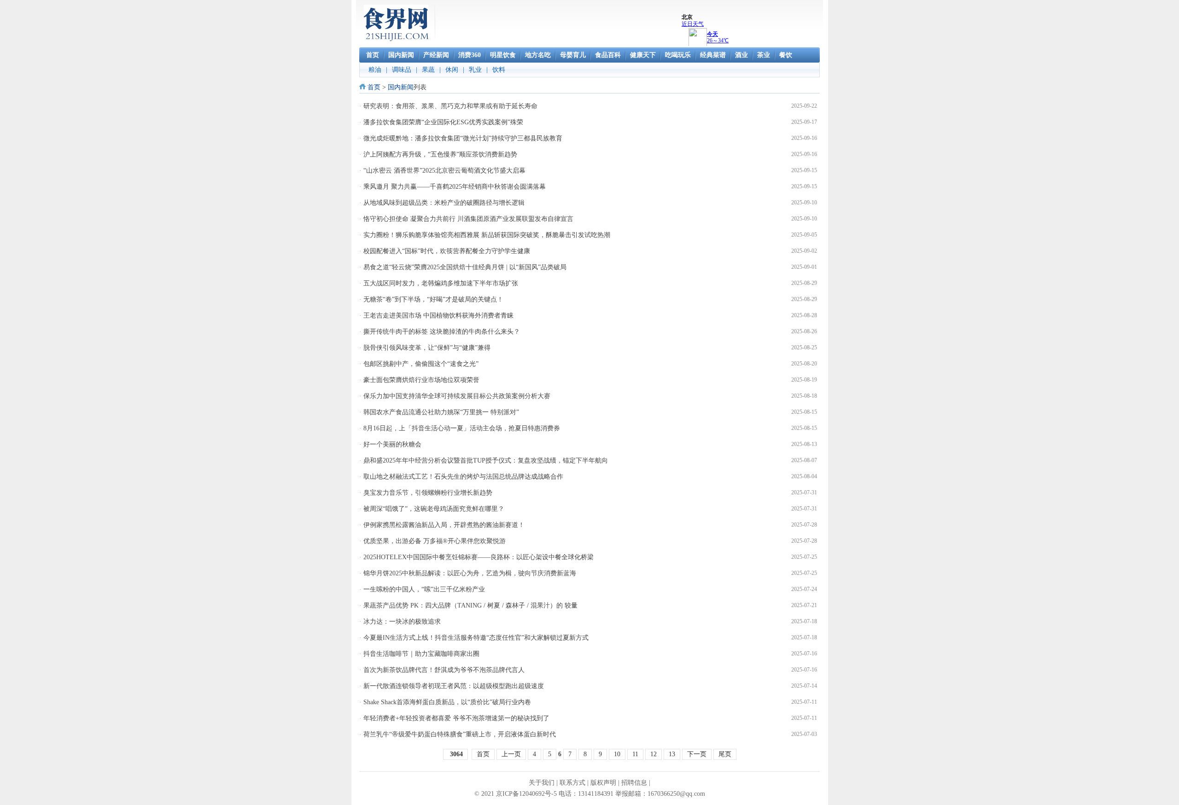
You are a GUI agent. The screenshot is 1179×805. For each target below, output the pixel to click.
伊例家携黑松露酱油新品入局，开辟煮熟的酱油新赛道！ (444, 524)
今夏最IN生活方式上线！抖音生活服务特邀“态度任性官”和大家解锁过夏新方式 (476, 637)
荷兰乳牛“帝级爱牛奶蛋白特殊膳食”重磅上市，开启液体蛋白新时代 (459, 734)
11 (635, 754)
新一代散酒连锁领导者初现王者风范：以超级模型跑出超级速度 (453, 686)
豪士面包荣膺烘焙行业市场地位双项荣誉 (421, 379)
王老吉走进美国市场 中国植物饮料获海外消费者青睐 (438, 315)
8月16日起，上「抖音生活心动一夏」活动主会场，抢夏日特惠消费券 (461, 428)
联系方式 (572, 782)
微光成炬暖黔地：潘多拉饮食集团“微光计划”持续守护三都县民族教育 (462, 138)
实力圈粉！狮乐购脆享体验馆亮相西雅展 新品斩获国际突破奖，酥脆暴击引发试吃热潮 (486, 235)
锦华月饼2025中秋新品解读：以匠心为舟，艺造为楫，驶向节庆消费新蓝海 (469, 573)
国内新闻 (401, 87)
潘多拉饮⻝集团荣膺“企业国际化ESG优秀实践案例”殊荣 (443, 122)
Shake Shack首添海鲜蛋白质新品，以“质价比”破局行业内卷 (447, 702)
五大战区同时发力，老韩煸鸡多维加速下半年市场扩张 (440, 283)
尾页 (724, 754)
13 (672, 754)
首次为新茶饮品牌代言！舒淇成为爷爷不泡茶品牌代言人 (444, 669)
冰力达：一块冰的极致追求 (402, 621)
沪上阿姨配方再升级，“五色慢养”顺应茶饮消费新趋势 (440, 154)
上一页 (511, 754)
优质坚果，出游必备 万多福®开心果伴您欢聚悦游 (434, 541)
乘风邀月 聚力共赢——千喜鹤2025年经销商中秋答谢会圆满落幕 (454, 186)
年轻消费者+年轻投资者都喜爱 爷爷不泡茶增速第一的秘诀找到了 (456, 718)
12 (653, 754)
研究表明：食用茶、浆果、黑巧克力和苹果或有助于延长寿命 (450, 106)
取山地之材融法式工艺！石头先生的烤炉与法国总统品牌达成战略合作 (463, 476)
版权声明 (603, 782)
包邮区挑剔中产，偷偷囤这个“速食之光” (421, 363)
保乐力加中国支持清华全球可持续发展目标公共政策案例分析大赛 (456, 396)
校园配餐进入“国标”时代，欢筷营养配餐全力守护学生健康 (446, 251)
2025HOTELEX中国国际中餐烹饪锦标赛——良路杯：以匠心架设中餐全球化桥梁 (478, 557)
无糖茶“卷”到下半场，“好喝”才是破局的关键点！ (433, 299)
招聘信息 (634, 782)
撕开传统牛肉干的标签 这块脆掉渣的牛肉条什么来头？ (441, 331)
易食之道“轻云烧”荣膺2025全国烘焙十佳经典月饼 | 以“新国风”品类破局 (464, 267)
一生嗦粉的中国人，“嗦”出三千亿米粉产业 (424, 589)
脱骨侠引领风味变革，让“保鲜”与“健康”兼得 (426, 347)
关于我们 (541, 782)
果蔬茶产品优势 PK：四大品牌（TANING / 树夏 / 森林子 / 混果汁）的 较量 (470, 605)
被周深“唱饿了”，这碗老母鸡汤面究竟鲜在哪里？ (433, 508)
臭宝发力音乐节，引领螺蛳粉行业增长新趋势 (427, 492)
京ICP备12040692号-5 (526, 793)
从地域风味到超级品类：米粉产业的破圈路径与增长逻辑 (444, 202)
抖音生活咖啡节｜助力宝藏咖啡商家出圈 (421, 653)
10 (617, 754)
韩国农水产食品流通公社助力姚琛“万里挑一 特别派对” (441, 412)
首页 (374, 87)
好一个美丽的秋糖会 (392, 444)
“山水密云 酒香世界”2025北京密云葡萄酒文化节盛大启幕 (444, 170)
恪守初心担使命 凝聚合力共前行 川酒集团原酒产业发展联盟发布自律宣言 (468, 218)
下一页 (696, 754)
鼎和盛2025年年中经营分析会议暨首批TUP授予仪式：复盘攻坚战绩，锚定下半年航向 (485, 460)
